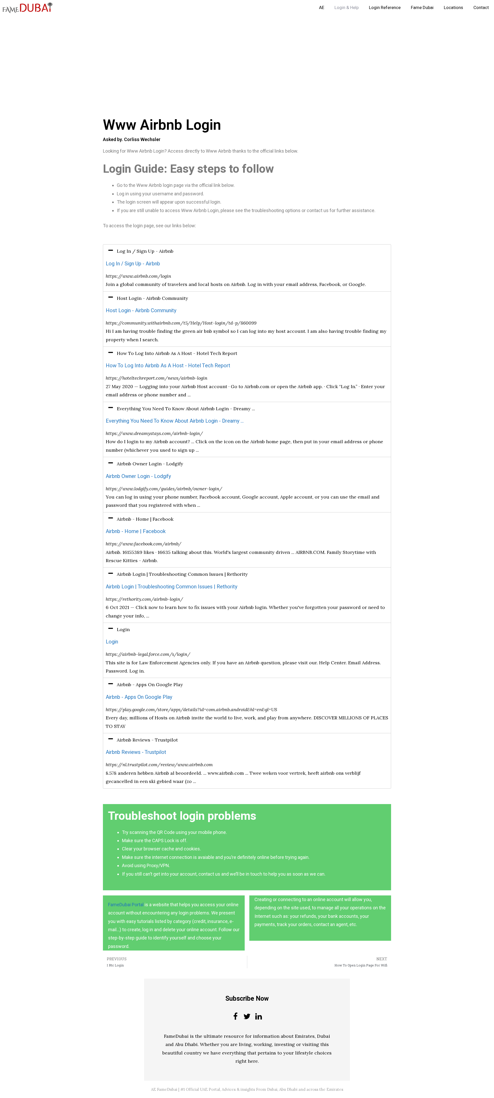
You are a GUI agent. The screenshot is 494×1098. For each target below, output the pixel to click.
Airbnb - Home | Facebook (136, 531)
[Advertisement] (154, 54)
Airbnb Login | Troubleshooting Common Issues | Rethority (171, 586)
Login (112, 642)
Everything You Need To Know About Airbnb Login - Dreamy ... (175, 421)
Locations (453, 7)
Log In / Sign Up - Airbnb (133, 263)
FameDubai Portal (126, 904)
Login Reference (385, 7)
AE (321, 7)
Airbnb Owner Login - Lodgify (138, 476)
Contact (481, 7)
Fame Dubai (422, 7)
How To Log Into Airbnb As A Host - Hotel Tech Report (168, 365)
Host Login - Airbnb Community (141, 310)
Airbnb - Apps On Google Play (139, 697)
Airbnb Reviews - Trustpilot (136, 752)
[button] (247, 251)
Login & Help (346, 7)
